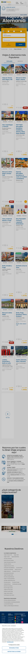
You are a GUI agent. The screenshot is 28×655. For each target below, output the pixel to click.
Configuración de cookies (14, 644)
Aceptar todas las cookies (14, 651)
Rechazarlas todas (14, 647)
